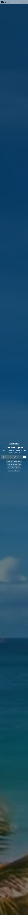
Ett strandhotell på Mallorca (14, 470)
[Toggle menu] (25, 2)
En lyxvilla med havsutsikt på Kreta (14, 464)
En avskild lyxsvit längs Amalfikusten (14, 461)
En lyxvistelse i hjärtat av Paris (14, 467)
